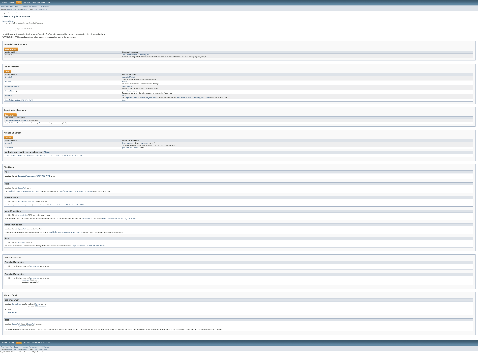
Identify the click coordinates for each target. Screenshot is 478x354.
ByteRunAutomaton (12, 86)
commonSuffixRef (128, 77)
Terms (135, 148)
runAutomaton (127, 86)
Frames (25, 7)
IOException (40, 306)
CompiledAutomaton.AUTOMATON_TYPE (136, 55)
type (123, 100)
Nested (9, 9)
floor (124, 143)
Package (12, 2)
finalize (21, 155)
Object (13, 31)
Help (48, 2)
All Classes (45, 7)
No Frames (33, 7)
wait (71, 155)
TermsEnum (9, 148)
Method (24, 9)
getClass (30, 155)
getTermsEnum (127, 148)
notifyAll (55, 155)
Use (24, 2)
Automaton (24, 120)
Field (14, 9)
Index (43, 2)
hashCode (38, 155)
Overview (4, 2)
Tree (28, 2)
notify (46, 155)
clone (7, 155)
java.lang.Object (7, 21)
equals (13, 155)
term (123, 95)
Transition (9, 91)
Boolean (8, 82)
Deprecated (36, 2)
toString (64, 155)
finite (124, 82)
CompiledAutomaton (12, 120)
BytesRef (8, 77)
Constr (19, 9)
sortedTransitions (129, 91)
